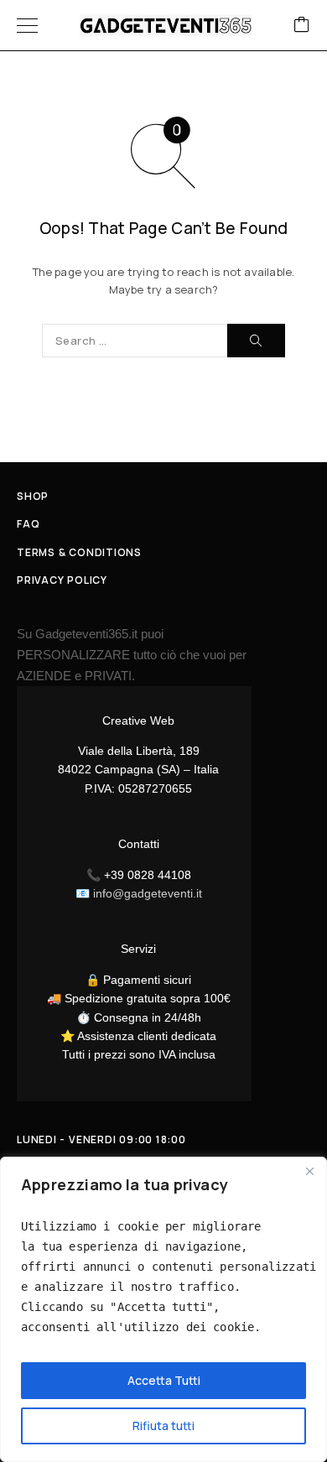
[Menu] (27, 25)
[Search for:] (134, 340)
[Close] (309, 1171)
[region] (163, 1309)
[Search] (256, 340)
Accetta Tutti (163, 1380)
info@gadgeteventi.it (147, 893)
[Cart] (301, 25)
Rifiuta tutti (163, 1425)
